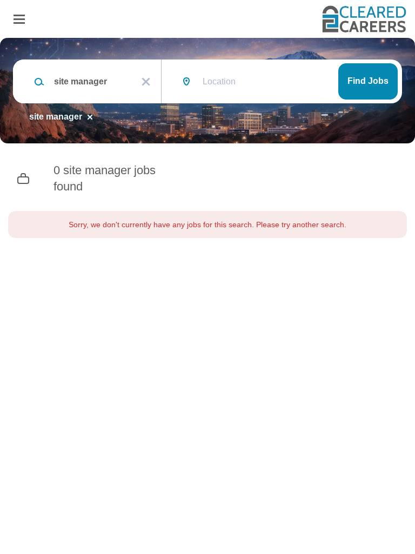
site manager (55, 116)
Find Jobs (368, 80)
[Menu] (19, 19)
